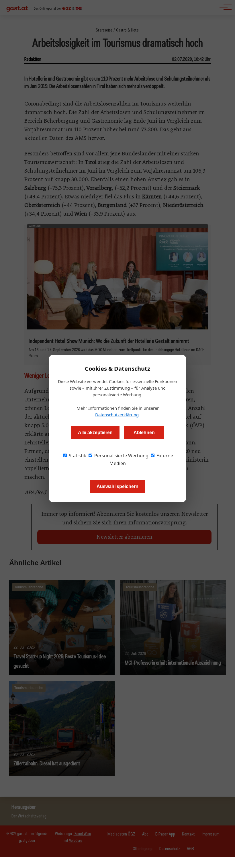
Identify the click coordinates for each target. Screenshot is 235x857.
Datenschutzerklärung (117, 414)
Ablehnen (144, 432)
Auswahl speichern (117, 486)
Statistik (77, 455)
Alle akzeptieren (95, 432)
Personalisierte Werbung (120, 455)
